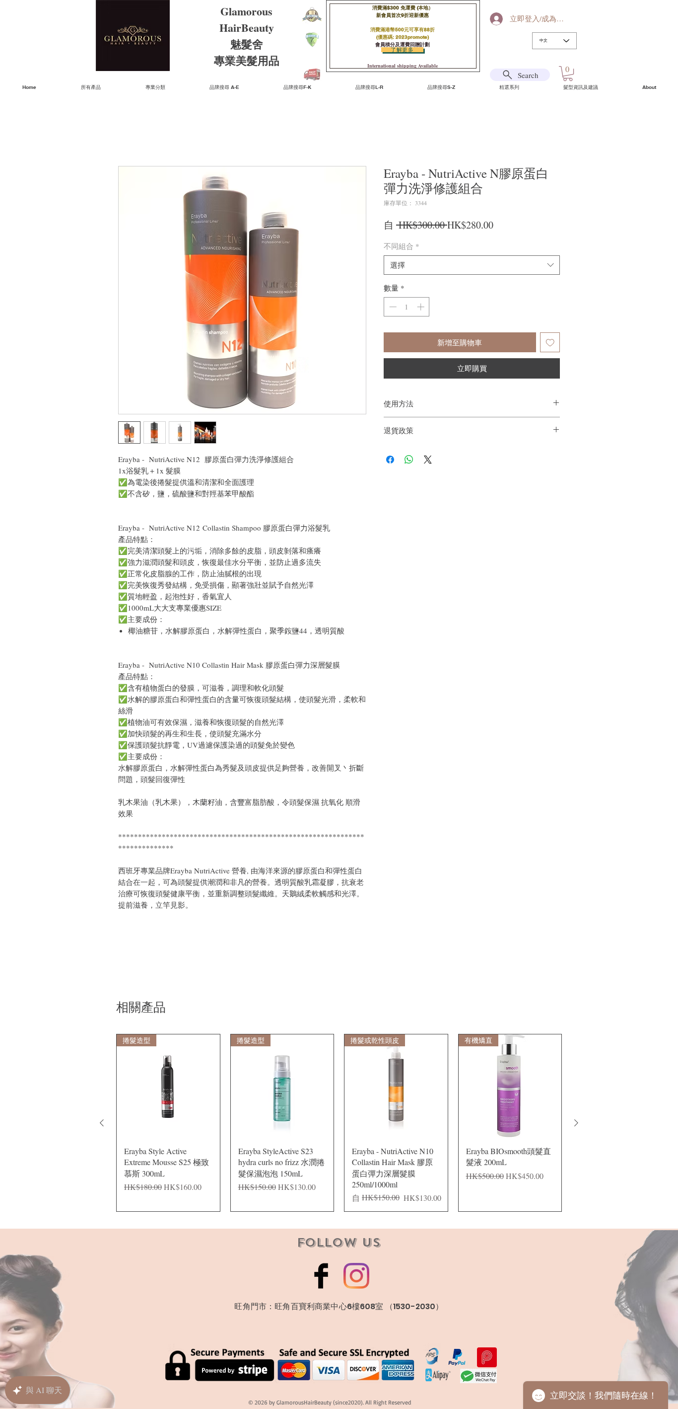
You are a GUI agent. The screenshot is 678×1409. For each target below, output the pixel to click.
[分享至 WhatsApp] (409, 461)
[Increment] (421, 308)
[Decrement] (392, 308)
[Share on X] (428, 461)
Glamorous (246, 11)
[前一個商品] (102, 1124)
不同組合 (401, 247)
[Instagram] (356, 1277)
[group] (339, 1124)
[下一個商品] (576, 1124)
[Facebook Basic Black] (321, 1277)
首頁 (126, 131)
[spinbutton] (407, 308)
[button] (568, 73)
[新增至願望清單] (550, 344)
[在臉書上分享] (390, 461)
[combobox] (472, 266)
